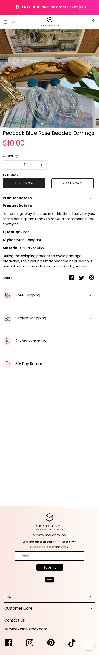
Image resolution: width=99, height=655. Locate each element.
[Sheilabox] (50, 21)
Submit (49, 567)
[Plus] (41, 165)
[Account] (93, 21)
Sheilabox (10, 175)
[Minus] (8, 165)
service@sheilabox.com (25, 629)
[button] (42, 124)
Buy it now (24, 183)
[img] (13, 21)
